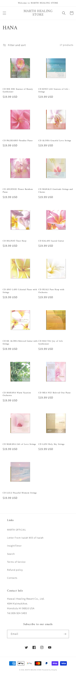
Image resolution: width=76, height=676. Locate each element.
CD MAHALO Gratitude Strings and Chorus (55, 191)
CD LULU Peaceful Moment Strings (20, 493)
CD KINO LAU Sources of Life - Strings (54, 90)
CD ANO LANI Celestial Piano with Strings (20, 291)
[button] (4, 13)
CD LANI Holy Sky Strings (51, 444)
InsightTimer (14, 545)
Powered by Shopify (49, 670)
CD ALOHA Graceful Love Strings (54, 140)
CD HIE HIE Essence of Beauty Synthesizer (18, 90)
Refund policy (15, 569)
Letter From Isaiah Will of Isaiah (25, 537)
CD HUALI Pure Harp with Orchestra (51, 291)
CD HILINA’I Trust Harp (14, 241)
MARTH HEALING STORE (33, 670)
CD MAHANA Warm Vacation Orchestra (17, 394)
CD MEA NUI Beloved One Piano (54, 393)
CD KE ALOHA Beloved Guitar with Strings (20, 342)
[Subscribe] (65, 634)
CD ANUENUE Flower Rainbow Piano (18, 191)
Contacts (12, 577)
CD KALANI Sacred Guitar (51, 241)
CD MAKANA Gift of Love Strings (19, 444)
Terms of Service (16, 561)
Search (11, 553)
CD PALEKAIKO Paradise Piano (18, 140)
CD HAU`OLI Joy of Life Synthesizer (50, 342)
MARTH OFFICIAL (16, 529)
